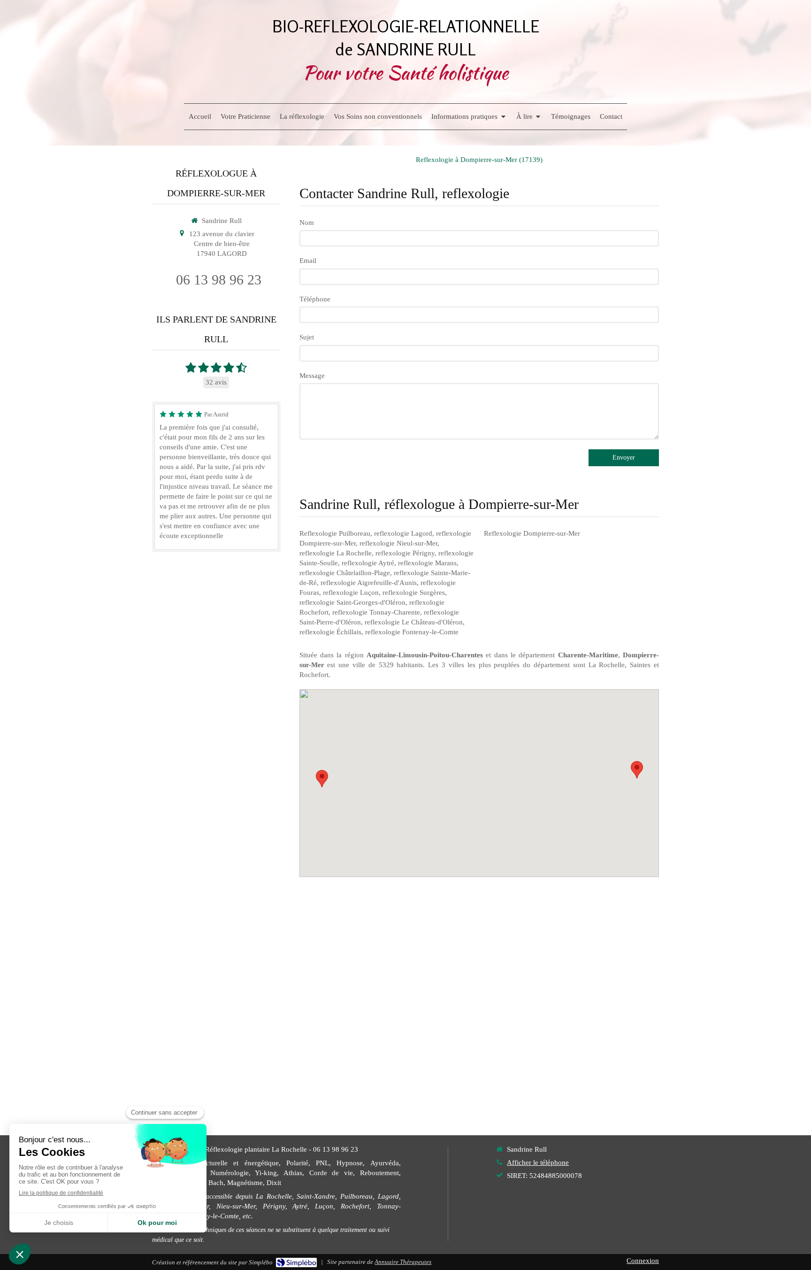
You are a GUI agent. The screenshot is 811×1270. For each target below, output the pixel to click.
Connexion (643, 1260)
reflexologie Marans (427, 563)
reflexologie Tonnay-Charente (376, 612)
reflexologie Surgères (414, 592)
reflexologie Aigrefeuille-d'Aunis (369, 582)
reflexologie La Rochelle (335, 553)
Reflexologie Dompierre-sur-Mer (532, 533)
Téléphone (314, 299)
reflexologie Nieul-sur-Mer (398, 543)
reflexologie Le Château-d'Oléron (414, 622)
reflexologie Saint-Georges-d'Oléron (352, 602)
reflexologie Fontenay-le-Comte (412, 632)
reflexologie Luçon (351, 592)
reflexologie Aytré (368, 563)
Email (307, 260)
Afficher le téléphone (538, 1162)
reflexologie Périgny (405, 553)
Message (312, 375)
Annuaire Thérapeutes (403, 1261)
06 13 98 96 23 (218, 279)
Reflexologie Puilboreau (334, 533)
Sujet (306, 337)
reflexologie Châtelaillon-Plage (344, 573)
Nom (306, 222)
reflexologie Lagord (403, 533)
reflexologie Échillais (330, 632)
